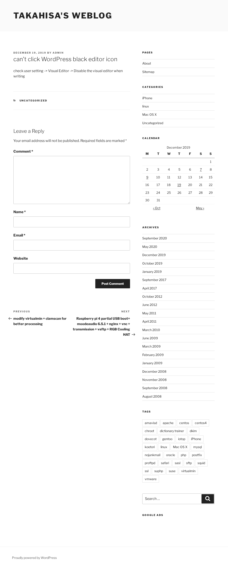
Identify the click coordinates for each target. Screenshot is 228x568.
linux (145, 106)
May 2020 (149, 247)
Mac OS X (149, 114)
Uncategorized (33, 100)
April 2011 (149, 321)
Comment (23, 151)
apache (168, 423)
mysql (197, 447)
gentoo (167, 439)
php (183, 455)
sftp (189, 463)
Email (19, 235)
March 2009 (151, 346)
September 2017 (154, 280)
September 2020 (154, 238)
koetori (150, 447)
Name (19, 212)
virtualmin (188, 471)
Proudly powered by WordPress (34, 558)
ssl (147, 471)
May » (200, 208)
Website (20, 258)
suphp (158, 471)
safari (165, 463)
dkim (193, 431)
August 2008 (151, 396)
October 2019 (152, 263)
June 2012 (149, 305)
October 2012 (152, 296)
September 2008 (154, 388)
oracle (170, 455)
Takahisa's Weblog (62, 15)
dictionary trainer (172, 431)
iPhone (147, 98)
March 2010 (151, 330)
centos (184, 423)
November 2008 (154, 380)
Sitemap (148, 72)
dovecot (151, 439)
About (146, 63)
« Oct (156, 208)
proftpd (150, 463)
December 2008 (154, 371)
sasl (177, 463)
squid (201, 463)
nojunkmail (152, 455)
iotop (181, 439)
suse (172, 471)
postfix (197, 455)
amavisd (151, 423)
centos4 (201, 423)
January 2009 (152, 363)
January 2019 (152, 271)
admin (58, 52)
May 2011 (149, 313)
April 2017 (149, 288)
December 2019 (154, 255)
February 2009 (153, 355)
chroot (149, 431)
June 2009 (150, 338)
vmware (151, 479)
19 (179, 185)
